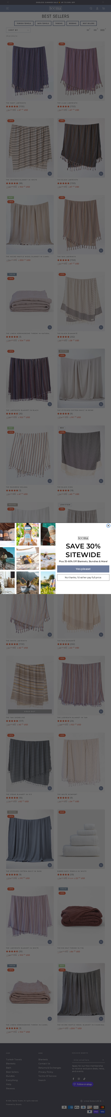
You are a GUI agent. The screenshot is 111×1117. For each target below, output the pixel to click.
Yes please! (83, 568)
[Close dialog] (108, 525)
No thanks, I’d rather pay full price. (83, 577)
